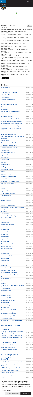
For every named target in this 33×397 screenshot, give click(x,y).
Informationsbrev (5, 97)
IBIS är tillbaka (4, 227)
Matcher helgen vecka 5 (6, 198)
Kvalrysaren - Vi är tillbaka (7, 114)
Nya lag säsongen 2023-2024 (8, 193)
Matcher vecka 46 (5, 241)
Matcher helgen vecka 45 (7, 243)
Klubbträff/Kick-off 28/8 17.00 (8, 375)
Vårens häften (4, 281)
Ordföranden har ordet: (6, 267)
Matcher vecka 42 (8, 25)
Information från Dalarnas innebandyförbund (11, 337)
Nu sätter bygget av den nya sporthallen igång (12, 361)
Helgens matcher (5, 191)
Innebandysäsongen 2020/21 (8, 372)
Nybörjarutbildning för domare (8, 305)
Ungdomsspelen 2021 (6, 295)
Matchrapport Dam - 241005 (7, 116)
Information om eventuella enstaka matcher (11, 335)
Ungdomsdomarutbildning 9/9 (8, 176)
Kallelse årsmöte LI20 (6, 278)
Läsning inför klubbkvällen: (7, 169)
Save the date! (4, 109)
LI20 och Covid (4, 352)
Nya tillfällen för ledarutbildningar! (9, 145)
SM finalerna (4, 132)
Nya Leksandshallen (5, 288)
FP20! (2, 106)
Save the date (4, 179)
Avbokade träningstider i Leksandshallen (11, 344)
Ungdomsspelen (5, 231)
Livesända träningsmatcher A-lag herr (10, 370)
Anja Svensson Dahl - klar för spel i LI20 (10, 111)
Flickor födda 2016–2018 (7, 102)
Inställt (2, 377)
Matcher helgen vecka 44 (7, 246)
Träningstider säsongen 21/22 (8, 316)
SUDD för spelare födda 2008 (8, 293)
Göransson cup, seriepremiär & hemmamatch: (12, 263)
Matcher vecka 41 (5, 258)
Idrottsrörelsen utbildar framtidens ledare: (11, 143)
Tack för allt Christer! (6, 174)
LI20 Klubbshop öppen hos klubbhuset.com (11, 367)
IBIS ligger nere (4, 234)
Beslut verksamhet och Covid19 (8, 347)
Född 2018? (4, 162)
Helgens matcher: (5, 150)
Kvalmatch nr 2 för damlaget (7, 90)
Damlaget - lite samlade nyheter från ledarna (11, 118)
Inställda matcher (5, 329)
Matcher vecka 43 (5, 251)
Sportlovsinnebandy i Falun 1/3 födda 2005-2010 (12, 285)
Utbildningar (4, 265)
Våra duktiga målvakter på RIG (8, 152)
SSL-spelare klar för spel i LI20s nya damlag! (11, 123)
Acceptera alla (25, 393)
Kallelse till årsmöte (5, 87)
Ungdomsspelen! (5, 155)
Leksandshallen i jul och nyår (8, 300)
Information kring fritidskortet (8, 99)
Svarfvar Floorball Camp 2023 (8, 248)
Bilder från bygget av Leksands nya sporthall (11, 320)
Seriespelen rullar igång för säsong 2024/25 (11, 121)
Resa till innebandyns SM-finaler (8, 134)
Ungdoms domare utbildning (8, 270)
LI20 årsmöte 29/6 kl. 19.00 (7, 318)
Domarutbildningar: (5, 164)
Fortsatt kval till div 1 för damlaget (9, 92)
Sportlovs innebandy (6, 200)
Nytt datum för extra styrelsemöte (9, 272)
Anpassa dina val (6, 390)
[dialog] (16, 387)
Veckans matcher (5, 203)
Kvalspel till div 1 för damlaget (8, 94)
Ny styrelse (3, 171)
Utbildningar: (4, 167)
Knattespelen (4, 211)
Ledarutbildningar (5, 307)
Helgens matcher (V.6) (6, 195)
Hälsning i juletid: (5, 140)
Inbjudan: (3, 188)
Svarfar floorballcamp (6, 290)
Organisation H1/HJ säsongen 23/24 (10, 181)
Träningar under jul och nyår (7, 224)
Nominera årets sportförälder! (8, 205)
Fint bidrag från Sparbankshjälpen (9, 349)
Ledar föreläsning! (5, 340)
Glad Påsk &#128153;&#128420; (8, 183)
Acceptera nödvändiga (13, 393)
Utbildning (3, 283)
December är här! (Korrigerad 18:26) (9, 147)
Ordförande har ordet (6, 323)
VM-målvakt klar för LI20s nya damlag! (10, 126)
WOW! (2, 186)
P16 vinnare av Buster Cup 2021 (8, 309)
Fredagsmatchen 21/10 (6, 255)
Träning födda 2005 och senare (8, 342)
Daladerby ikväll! (5, 159)
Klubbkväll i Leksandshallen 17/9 (9, 104)
